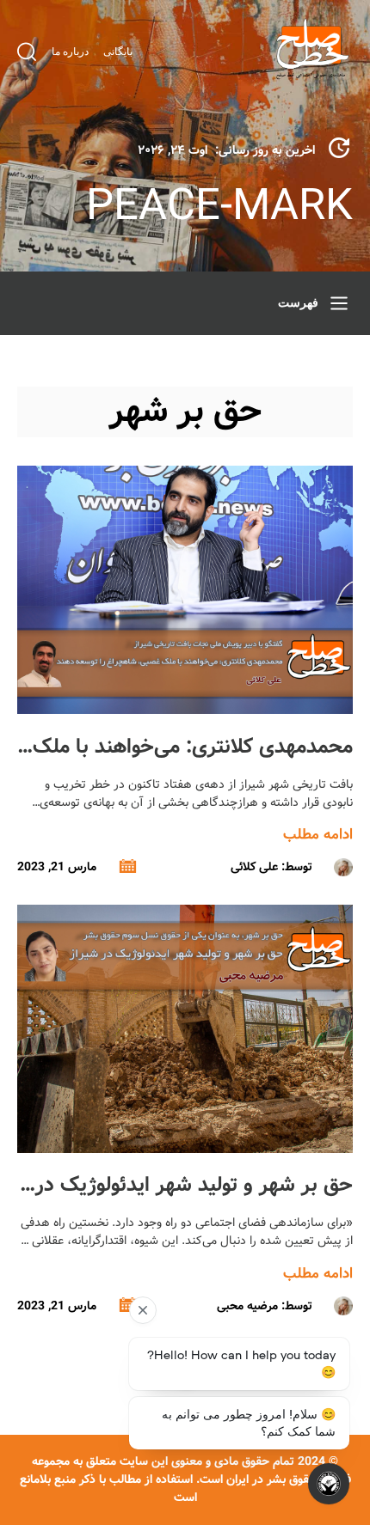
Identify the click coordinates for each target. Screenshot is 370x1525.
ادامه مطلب (318, 834)
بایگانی (118, 52)
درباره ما (70, 52)
